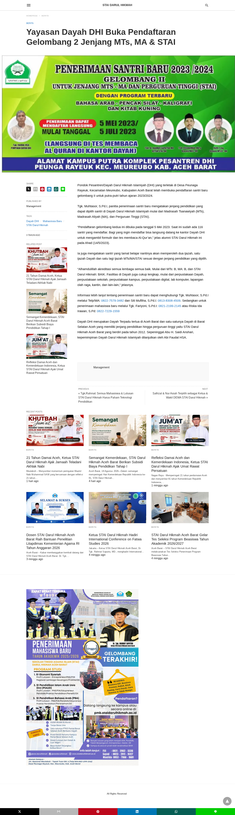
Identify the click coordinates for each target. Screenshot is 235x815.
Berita (45, 16)
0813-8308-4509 (169, 300)
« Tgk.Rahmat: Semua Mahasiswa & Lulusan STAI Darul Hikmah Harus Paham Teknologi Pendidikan (105, 397)
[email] (58, 811)
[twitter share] (28, 189)
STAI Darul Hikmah (37, 225)
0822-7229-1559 (108, 311)
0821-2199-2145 (169, 306)
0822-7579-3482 (112, 300)
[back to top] (227, 801)
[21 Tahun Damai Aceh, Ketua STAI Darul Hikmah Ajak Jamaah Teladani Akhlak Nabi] (46, 259)
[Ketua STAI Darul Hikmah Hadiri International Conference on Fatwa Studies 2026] (117, 507)
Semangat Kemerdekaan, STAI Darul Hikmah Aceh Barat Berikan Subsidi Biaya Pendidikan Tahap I (117, 462)
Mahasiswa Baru (52, 221)
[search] (207, 5)
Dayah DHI (32, 221)
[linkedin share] (49, 189)
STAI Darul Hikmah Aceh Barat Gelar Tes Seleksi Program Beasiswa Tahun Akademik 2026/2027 (180, 539)
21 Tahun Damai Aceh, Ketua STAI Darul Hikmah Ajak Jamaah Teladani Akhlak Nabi (46, 279)
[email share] (35, 189)
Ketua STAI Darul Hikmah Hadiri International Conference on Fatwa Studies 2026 (115, 539)
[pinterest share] (42, 189)
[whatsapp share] (56, 189)
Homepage (32, 16)
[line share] (63, 189)
